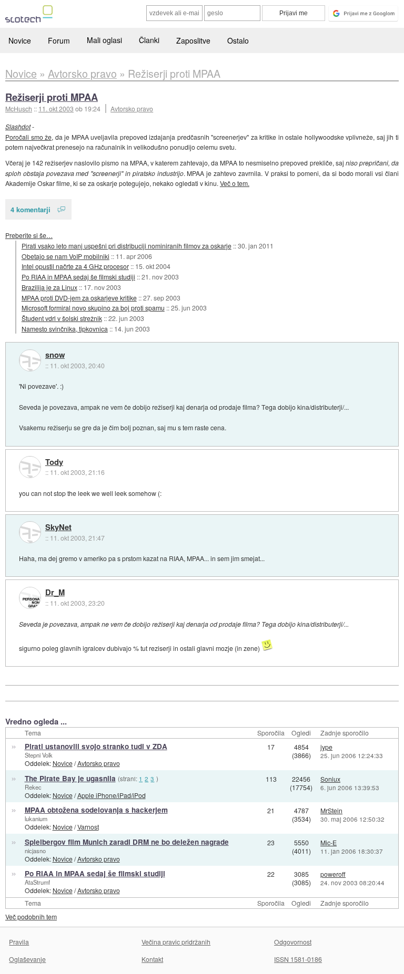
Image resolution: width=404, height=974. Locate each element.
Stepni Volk (39, 755)
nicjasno (35, 850)
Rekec (33, 787)
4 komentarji (30, 209)
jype (326, 746)
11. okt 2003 (56, 108)
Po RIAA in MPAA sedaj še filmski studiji (78, 276)
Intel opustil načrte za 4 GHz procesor (75, 266)
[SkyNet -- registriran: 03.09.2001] (30, 532)
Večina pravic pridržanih (176, 941)
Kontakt (152, 959)
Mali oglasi (104, 40)
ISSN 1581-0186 (298, 959)
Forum (59, 40)
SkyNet (58, 527)
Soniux (330, 778)
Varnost (88, 826)
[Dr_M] (30, 598)
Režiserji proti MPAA (51, 97)
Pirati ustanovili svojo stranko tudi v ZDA (96, 746)
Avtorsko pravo (131, 108)
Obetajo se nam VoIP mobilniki (65, 256)
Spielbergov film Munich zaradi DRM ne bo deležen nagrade (127, 842)
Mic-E (328, 842)
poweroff (333, 873)
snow (55, 355)
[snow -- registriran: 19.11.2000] (30, 360)
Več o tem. (234, 183)
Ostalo (238, 40)
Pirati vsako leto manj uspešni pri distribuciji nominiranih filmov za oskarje (126, 245)
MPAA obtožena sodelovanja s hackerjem (96, 810)
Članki (149, 40)
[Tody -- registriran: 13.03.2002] (30, 467)
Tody (54, 462)
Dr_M (55, 592)
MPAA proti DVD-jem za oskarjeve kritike (79, 297)
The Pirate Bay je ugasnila (70, 778)
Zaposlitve (193, 40)
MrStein (331, 810)
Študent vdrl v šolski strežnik (62, 318)
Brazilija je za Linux (49, 287)
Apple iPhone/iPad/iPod (111, 795)
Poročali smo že (28, 136)
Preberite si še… (29, 235)
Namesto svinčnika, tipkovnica (65, 328)
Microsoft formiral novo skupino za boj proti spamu (93, 307)
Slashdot (18, 126)
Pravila (19, 941)
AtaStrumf (37, 882)
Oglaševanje (27, 959)
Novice (19, 40)
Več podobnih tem (31, 916)
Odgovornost (292, 941)
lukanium (36, 818)
